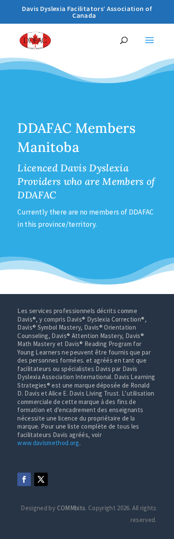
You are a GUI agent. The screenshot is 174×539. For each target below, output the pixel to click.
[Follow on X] (41, 479)
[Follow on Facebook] (24, 479)
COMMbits (71, 508)
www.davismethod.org (48, 443)
